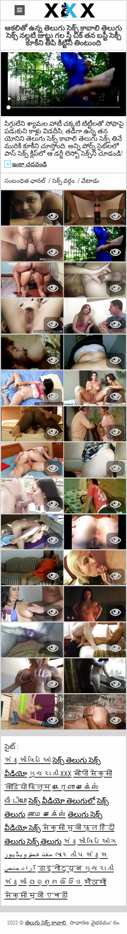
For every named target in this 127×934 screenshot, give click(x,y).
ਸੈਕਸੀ (95, 882)
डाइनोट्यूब (61, 868)
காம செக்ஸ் (46, 814)
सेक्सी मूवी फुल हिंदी (78, 827)
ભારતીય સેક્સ (81, 854)
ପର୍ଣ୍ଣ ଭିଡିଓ (55, 882)
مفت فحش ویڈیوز (29, 854)
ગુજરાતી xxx (50, 773)
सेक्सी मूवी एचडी (35, 895)
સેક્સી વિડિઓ (27, 760)
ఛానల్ (38, 181)
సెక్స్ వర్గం (64, 181)
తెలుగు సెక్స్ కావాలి (46, 922)
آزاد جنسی (20, 868)
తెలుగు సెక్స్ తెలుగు (33, 841)
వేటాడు (90, 181)
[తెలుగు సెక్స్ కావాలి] (70, 10)
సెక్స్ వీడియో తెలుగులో (61, 800)
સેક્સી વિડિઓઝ (90, 841)
